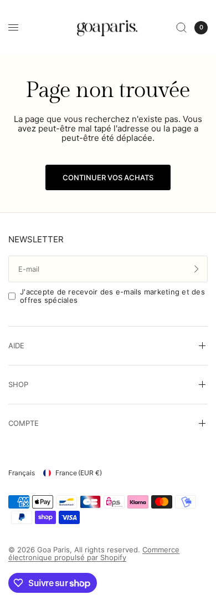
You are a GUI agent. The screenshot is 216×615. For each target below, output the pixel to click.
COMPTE (23, 423)
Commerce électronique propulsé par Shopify (93, 553)
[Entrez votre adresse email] (197, 269)
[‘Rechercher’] (181, 27)
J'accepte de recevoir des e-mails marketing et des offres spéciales (112, 296)
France (78, 473)
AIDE (16, 345)
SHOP (18, 384)
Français (21, 473)
